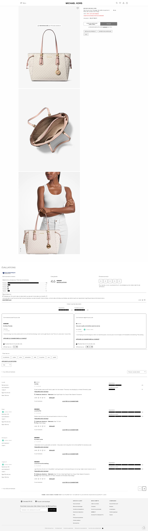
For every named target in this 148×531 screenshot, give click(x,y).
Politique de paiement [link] (78, 517)
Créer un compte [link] (95, 503)
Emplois (111, 506)
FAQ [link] (74, 514)
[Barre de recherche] (116, 3)
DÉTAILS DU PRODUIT (90, 31)
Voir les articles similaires (91, 24)
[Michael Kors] (74, 3)
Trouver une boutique (43, 501)
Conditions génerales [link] (68, 528)
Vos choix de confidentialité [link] (94, 528)
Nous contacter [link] (76, 503)
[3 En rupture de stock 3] (20, 251)
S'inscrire (52, 509)
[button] (143, 527)
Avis (86, 34)
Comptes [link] (93, 506)
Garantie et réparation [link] (78, 512)
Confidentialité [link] (58, 528)
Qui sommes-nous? (113, 503)
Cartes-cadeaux (76, 520)
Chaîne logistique (113, 512)
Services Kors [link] (76, 523)
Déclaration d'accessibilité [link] (81, 528)
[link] (93, 512)
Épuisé (109, 23)
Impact (111, 514)
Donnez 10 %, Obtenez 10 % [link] (97, 514)
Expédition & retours (105, 31)
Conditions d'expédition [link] (78, 509)
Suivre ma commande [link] (96, 509)
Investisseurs (112, 509)
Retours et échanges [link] (77, 506)
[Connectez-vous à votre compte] (123, 3)
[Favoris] (120, 3)
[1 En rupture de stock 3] (20, 248)
